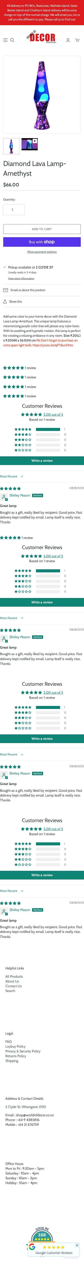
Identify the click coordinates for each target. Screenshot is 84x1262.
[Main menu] (5, 40)
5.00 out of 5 (53, 414)
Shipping (11, 1061)
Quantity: (9, 199)
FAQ (8, 1042)
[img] (10, 489)
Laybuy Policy (15, 1046)
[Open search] (12, 40)
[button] (14, 368)
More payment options (42, 252)
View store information (21, 278)
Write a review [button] (42, 461)
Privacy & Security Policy (22, 1051)
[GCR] (32, 1247)
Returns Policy (15, 1056)
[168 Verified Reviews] (42, 1259)
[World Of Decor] (42, 37)
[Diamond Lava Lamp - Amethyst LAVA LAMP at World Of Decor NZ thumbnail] (11, 146)
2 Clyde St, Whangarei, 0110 (25, 1107)
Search (10, 991)
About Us (12, 981)
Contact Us (13, 986)
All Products (14, 976)
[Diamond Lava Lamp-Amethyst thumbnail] (30, 144)
